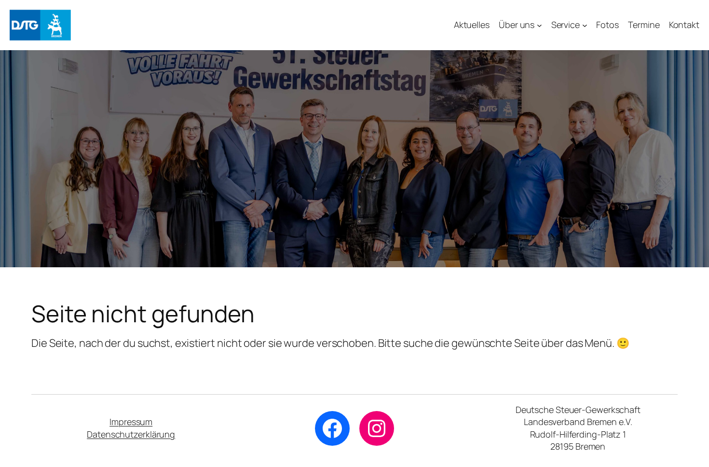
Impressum (130, 421)
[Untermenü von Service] (584, 25)
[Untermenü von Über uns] (539, 25)
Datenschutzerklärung (131, 434)
